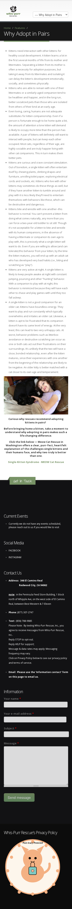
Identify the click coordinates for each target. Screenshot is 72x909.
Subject (10, 728)
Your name (12, 699)
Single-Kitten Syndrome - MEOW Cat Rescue (36, 462)
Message (11, 743)
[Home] (13, 10)
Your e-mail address (19, 713)
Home (7, 28)
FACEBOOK (15, 550)
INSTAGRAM (15, 557)
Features (20, 28)
